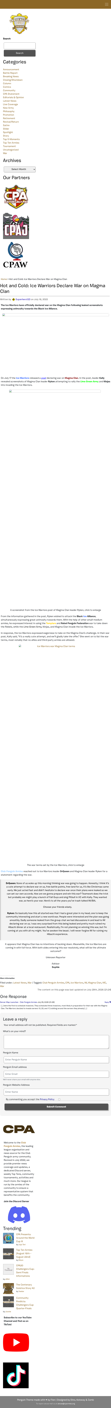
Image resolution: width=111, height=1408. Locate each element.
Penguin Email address (15, 1067)
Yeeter (21, 1291)
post (43, 378)
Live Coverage (10, 104)
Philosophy (8, 111)
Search (7, 39)
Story (6, 136)
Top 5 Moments (11, 139)
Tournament (9, 146)
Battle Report (10, 73)
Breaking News (11, 76)
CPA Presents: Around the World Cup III (25, 1238)
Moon (21, 1260)
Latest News (9, 101)
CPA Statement (11, 94)
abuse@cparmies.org (66, 1404)
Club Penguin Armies (53, 983)
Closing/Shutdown (13, 80)
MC (104, 983)
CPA (67, 983)
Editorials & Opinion (13, 97)
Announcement (11, 69)
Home (4, 279)
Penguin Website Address (16, 1085)
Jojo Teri (22, 1245)
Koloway (80, 1400)
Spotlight (8, 132)
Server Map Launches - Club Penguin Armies (18, 1002)
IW (85, 983)
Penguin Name (10, 1053)
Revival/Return (11, 122)
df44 (7, 1279)
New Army (8, 108)
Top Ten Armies (11, 143)
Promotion (8, 115)
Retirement (9, 118)
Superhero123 (23, 299)
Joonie (8, 1312)
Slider (6, 129)
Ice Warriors (77, 983)
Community (9, 90)
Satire (6, 125)
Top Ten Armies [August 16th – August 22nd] (24, 1253)
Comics (7, 87)
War (5, 153)
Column (7, 83)
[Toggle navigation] (106, 4)
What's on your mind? (14, 1031)
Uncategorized (10, 150)
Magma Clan (94, 983)
